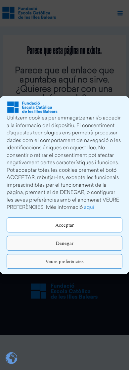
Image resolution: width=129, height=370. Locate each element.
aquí (89, 207)
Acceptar (64, 224)
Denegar (64, 243)
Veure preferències (64, 261)
